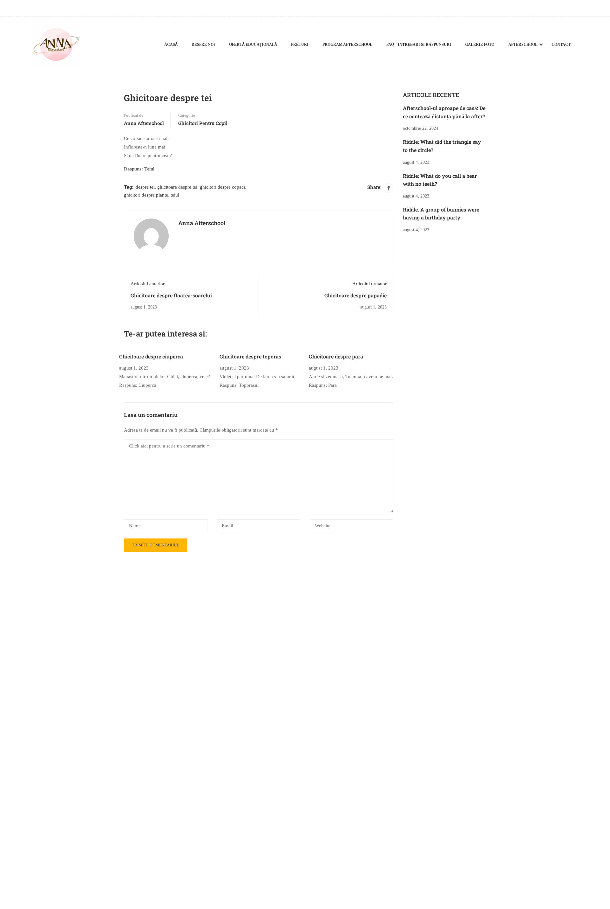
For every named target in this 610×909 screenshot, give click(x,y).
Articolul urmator (369, 283)
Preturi (299, 44)
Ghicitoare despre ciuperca (151, 356)
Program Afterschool (347, 44)
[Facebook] (388, 188)
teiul (175, 195)
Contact (561, 44)
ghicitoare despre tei (177, 187)
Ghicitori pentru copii (202, 123)
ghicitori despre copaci (222, 187)
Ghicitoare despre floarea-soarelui (171, 295)
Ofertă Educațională (253, 44)
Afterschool (523, 44)
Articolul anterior (148, 283)
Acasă (171, 44)
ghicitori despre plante (146, 195)
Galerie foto (479, 44)
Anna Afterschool (144, 123)
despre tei (145, 187)
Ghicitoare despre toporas (250, 356)
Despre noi (203, 44)
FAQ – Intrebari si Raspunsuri (418, 44)
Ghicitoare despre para (336, 356)
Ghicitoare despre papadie (355, 295)
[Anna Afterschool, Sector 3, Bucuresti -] (56, 44)
